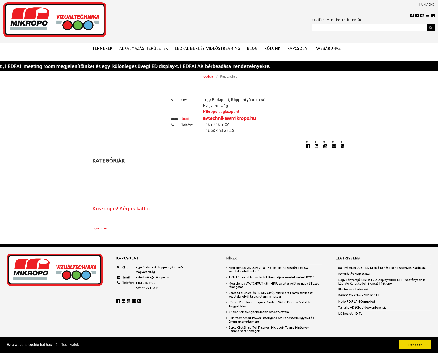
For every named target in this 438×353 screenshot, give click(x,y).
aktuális (317, 19)
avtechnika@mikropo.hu (152, 277)
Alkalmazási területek (143, 48)
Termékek (102, 48)
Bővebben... (100, 228)
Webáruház (328, 48)
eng (431, 4)
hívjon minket (334, 19)
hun (422, 4)
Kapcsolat (298, 48)
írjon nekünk (354, 19)
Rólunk (272, 48)
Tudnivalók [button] (70, 345)
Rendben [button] (415, 345)
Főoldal (207, 76)
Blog (252, 48)
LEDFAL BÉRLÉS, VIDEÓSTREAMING (207, 48)
